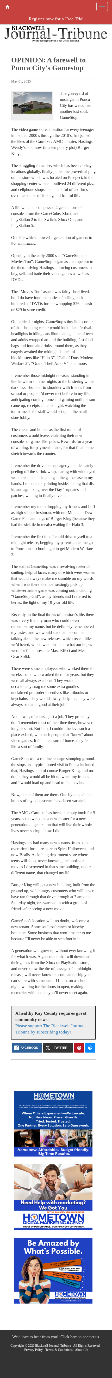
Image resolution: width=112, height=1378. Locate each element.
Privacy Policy (33, 1350)
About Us (81, 1350)
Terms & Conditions (59, 1350)
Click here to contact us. (80, 1337)
